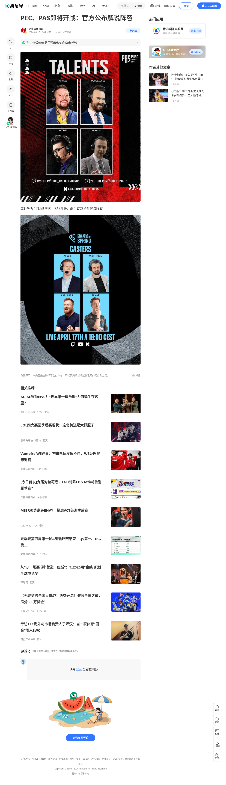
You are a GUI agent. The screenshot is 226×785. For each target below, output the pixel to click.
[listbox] (80, 513)
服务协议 (52, 758)
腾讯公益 (106, 758)
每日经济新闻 (27, 412)
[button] (196, 31)
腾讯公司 (76, 773)
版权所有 (85, 773)
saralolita (25, 525)
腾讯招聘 (95, 758)
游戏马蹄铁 (26, 440)
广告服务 (85, 758)
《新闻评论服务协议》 (68, 651)
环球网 (24, 582)
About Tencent (39, 758)
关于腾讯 (25, 758)
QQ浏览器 (118, 758)
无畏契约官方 (27, 611)
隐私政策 (63, 758)
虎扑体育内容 (27, 469)
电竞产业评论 (27, 639)
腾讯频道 (129, 758)
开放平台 (74, 758)
